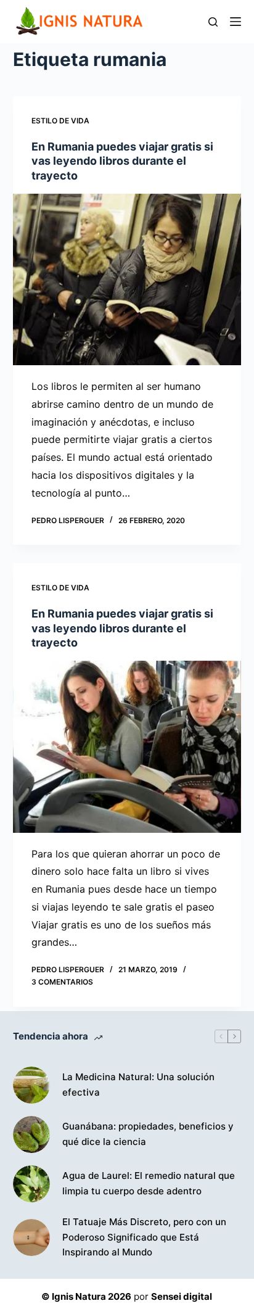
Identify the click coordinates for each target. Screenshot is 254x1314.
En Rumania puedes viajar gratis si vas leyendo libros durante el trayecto (122, 161)
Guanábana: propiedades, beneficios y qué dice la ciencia (148, 1133)
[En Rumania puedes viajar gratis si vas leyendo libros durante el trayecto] (127, 279)
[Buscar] (213, 22)
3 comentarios (62, 981)
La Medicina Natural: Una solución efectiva (138, 1084)
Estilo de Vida (60, 120)
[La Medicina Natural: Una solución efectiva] (31, 1085)
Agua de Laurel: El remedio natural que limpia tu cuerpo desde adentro (148, 1183)
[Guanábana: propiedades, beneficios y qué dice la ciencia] (31, 1134)
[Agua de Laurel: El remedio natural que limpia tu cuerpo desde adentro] (31, 1183)
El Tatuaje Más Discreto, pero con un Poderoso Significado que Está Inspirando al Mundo (144, 1237)
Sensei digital (181, 1296)
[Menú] (235, 21)
